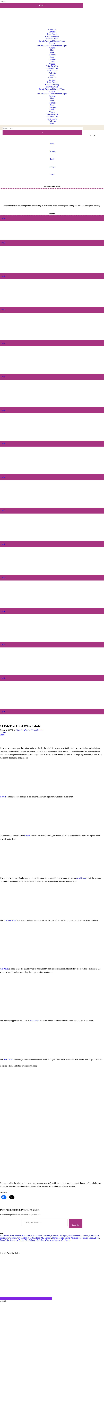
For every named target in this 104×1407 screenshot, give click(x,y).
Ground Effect (23, 1238)
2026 (3, 219)
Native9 (3, 797)
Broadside (26, 1235)
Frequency (4, 1238)
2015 (3, 578)
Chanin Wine (36, 1235)
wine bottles (55, 1240)
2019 (3, 444)
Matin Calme (64, 1238)
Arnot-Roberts (15, 1235)
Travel (52, 175)
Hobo (37, 1238)
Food (52, 159)
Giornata (12, 1238)
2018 (3, 477)
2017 (3, 511)
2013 (3, 645)
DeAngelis (63, 1235)
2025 (3, 243)
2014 (3, 611)
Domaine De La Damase (78, 1235)
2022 (3, 343)
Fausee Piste (94, 1235)
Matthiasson (34, 1021)
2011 (3, 712)
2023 (3, 310)
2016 (3, 544)
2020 (3, 410)
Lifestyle (52, 167)
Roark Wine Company (9, 1240)
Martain (55, 1238)
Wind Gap (40, 1240)
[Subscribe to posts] (94, 12)
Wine (26, 730)
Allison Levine (37, 730)
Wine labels (65, 1240)
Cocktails (52, 151)
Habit (32, 1238)
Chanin (27, 836)
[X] (52, 1406)
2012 (3, 678)
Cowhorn (46, 1235)
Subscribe (76, 1225)
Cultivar (54, 1235)
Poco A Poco (94, 1238)
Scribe (21, 1240)
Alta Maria (4, 969)
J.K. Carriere (81, 878)
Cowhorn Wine (10, 920)
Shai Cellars (8, 1059)
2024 (3, 276)
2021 (3, 377)
